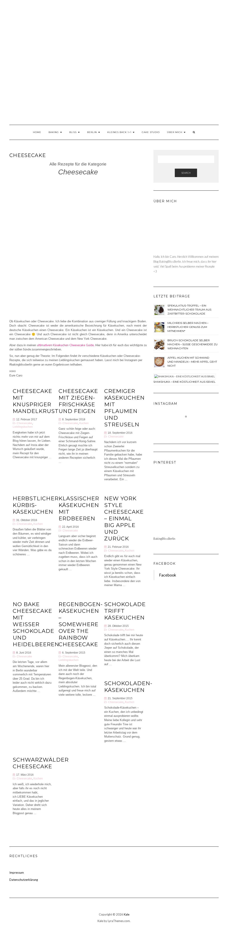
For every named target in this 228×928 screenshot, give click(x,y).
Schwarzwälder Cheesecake (41, 763)
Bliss (73, 132)
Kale (126, 914)
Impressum (16, 872)
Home (37, 132)
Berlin (92, 132)
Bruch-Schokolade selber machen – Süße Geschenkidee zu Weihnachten (192, 344)
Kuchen (84, 423)
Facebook (164, 564)
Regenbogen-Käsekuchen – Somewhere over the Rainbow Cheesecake (81, 624)
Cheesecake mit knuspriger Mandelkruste (37, 401)
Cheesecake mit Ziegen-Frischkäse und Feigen (78, 401)
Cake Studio (151, 132)
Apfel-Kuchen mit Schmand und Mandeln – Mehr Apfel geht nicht (192, 361)
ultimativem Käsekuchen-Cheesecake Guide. (65, 345)
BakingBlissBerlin (164, 538)
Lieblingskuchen (23, 426)
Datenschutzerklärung (23, 879)
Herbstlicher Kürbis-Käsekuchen (36, 505)
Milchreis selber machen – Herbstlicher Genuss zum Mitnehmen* (187, 327)
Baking (54, 132)
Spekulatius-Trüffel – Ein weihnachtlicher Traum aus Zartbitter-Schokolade (189, 309)
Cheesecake (24, 423)
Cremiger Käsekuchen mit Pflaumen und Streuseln (124, 408)
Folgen (189, 424)
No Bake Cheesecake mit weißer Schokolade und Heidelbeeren (36, 624)
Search (186, 172)
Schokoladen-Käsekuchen (128, 686)
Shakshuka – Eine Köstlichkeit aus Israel (184, 381)
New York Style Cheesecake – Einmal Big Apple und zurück (124, 518)
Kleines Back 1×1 (119, 132)
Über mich (175, 132)
